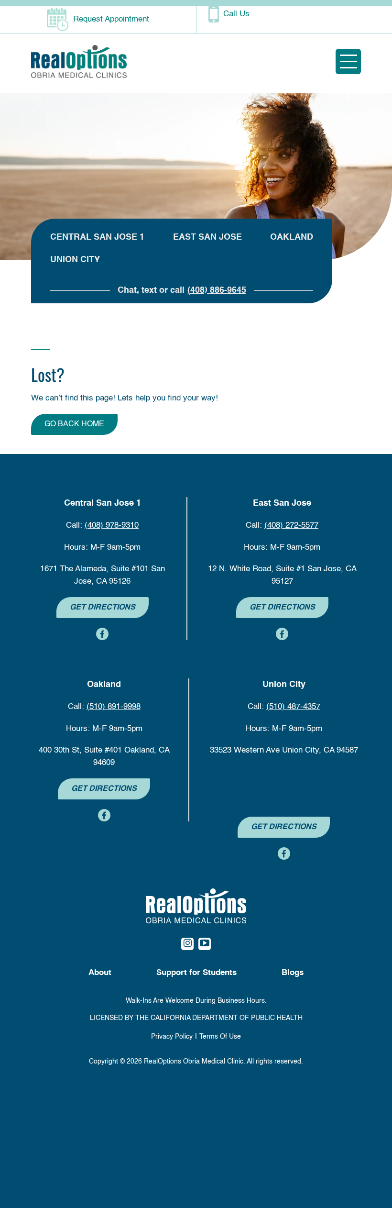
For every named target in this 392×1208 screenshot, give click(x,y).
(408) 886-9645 (216, 290)
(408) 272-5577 (291, 525)
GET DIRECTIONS (102, 607)
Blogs (293, 973)
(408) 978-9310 (112, 525)
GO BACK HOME (74, 424)
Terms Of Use (220, 1036)
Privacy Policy (172, 1036)
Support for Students (196, 973)
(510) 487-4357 (293, 707)
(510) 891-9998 (114, 707)
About (99, 973)
